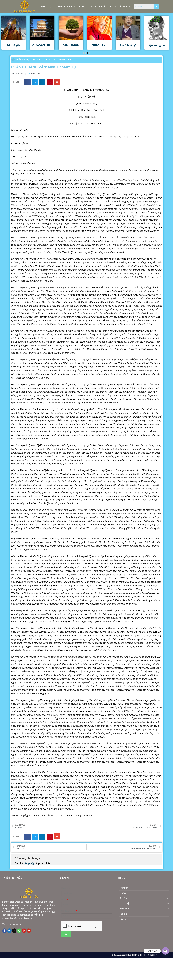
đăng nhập (29, 863)
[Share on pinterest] (50, 82)
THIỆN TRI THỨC (132, 955)
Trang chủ (45, 6)
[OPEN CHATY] (165, 951)
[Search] (156, 6)
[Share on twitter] (35, 82)
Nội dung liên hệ (68, 911)
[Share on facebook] (27, 82)
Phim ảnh (103, 6)
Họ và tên (65, 888)
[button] (81, 53)
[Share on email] (57, 82)
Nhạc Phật (88, 6)
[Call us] (19, 930)
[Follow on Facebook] (4, 930)
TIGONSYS (153, 955)
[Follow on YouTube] (29, 930)
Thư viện (57, 6)
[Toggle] (168, 893)
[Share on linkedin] (42, 82)
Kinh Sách (72, 6)
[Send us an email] (14, 930)
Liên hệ (126, 6)
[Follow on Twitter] (9, 930)
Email (63, 900)
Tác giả (117, 6)
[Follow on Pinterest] (24, 930)
